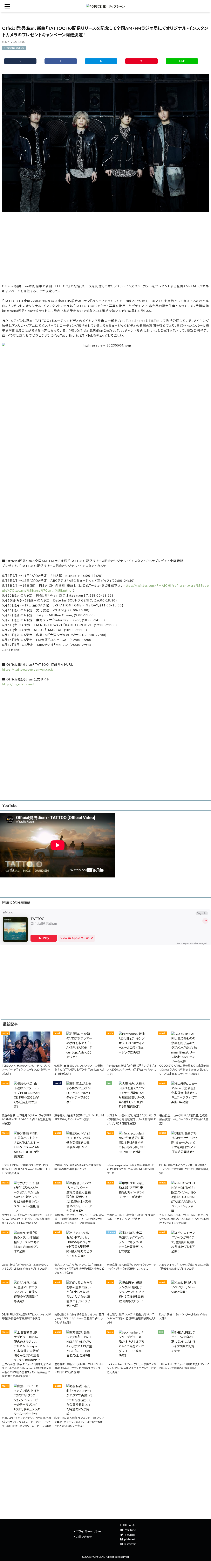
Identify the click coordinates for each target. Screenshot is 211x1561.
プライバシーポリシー (88, 1531)
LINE (182, 61)
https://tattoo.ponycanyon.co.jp (28, 669)
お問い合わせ (84, 1536)
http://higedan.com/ (18, 684)
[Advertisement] (105, 248)
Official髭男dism (14, 48)
